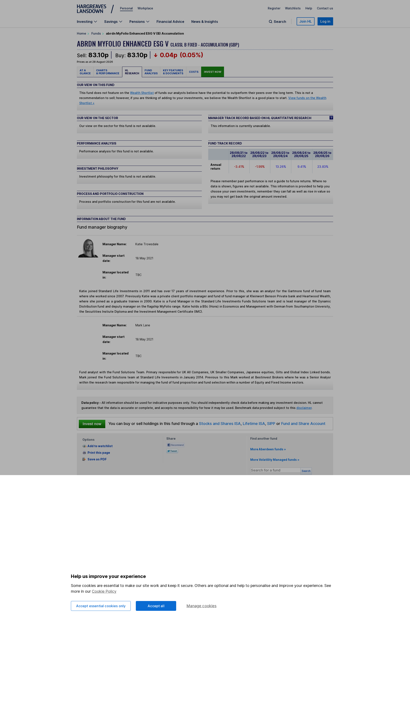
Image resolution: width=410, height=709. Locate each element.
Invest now (212, 71)
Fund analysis (151, 72)
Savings (111, 21)
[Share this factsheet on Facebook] (175, 444)
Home (81, 33)
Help (308, 8)
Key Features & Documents (173, 72)
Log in (325, 21)
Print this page (99, 452)
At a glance (85, 72)
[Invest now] (92, 423)
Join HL (305, 21)
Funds (96, 33)
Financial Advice (170, 21)
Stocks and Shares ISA (220, 423)
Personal (126, 8)
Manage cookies (201, 606)
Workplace (145, 8)
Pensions (137, 21)
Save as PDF (97, 459)
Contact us (325, 8)
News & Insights (204, 21)
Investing (84, 21)
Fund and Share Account (303, 423)
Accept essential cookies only (101, 606)
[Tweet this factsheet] (172, 450)
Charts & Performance (107, 72)
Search (280, 21)
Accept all (156, 606)
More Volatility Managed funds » (274, 459)
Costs (193, 71)
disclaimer (304, 408)
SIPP (271, 423)
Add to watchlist (100, 446)
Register (274, 8)
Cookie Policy (104, 591)
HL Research (132, 72)
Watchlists (293, 8)
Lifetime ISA (253, 423)
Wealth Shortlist (142, 93)
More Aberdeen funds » (268, 449)
